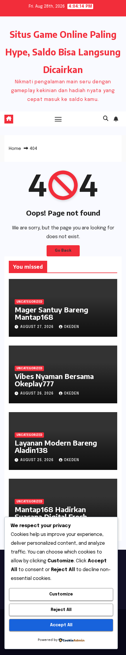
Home (15, 148)
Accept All (61, 625)
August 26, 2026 (37, 393)
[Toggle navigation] (58, 119)
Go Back (63, 251)
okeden (71, 327)
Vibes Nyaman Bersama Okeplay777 (54, 380)
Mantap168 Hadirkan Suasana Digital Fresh (51, 513)
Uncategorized (29, 301)
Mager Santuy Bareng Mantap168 (51, 313)
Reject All (61, 610)
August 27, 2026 (37, 327)
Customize (61, 594)
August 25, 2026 (37, 460)
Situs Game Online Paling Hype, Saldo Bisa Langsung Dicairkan (63, 52)
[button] (105, 118)
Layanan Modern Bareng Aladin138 (56, 446)
